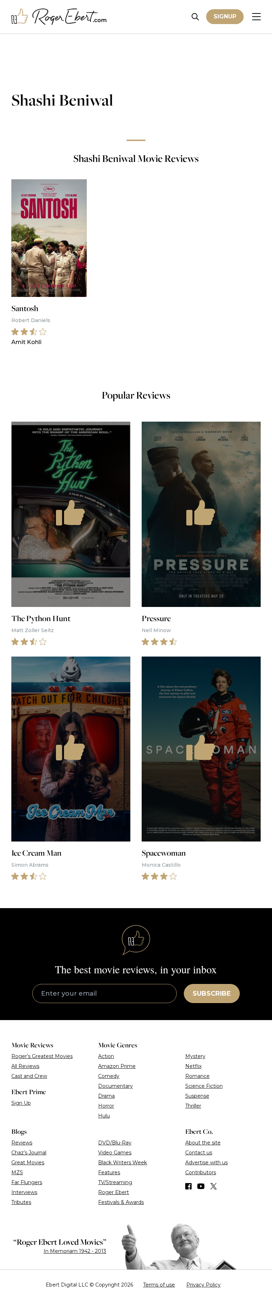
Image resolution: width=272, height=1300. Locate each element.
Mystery (195, 1056)
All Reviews (25, 1066)
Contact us (198, 1152)
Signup (225, 16)
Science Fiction (204, 1086)
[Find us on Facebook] (188, 1186)
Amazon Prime (117, 1066)
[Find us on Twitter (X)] (213, 1186)
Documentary (115, 1086)
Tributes (21, 1202)
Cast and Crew (29, 1076)
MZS (17, 1172)
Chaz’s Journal (28, 1152)
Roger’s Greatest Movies (42, 1056)
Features (109, 1172)
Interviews (24, 1192)
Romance (197, 1076)
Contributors (200, 1172)
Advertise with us (206, 1162)
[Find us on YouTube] (201, 1186)
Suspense (197, 1096)
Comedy (108, 1076)
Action (106, 1056)
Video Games (114, 1152)
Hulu (104, 1116)
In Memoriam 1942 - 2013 (75, 1251)
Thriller (193, 1106)
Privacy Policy (203, 1285)
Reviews (21, 1142)
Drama (106, 1096)
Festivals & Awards (121, 1202)
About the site (203, 1142)
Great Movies (27, 1162)
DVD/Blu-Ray (114, 1142)
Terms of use (159, 1285)
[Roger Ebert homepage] (59, 17)
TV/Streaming (115, 1182)
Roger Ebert (113, 1192)
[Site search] (195, 17)
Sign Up (21, 1103)
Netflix (193, 1066)
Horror (106, 1106)
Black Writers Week (122, 1162)
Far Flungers (26, 1182)
